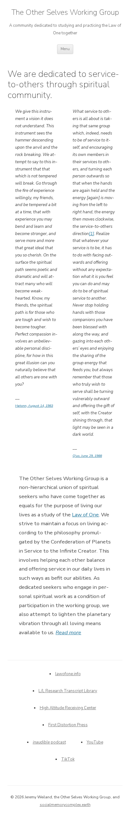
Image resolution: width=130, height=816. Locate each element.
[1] (91, 234)
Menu (65, 49)
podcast (49, 742)
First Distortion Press (68, 725)
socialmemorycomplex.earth (65, 804)
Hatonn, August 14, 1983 (34, 405)
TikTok (67, 759)
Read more (68, 632)
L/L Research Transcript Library (67, 691)
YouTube (95, 742)
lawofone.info (68, 674)
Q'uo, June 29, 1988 (87, 455)
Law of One (85, 514)
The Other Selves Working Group (65, 12)
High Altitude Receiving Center (68, 708)
